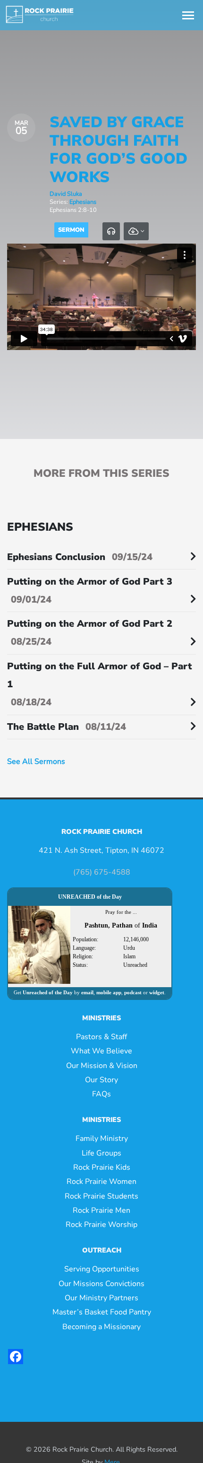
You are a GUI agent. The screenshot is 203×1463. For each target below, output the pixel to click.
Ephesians (82, 202)
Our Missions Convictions (101, 1284)
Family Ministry (102, 1138)
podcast (133, 992)
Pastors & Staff (101, 1037)
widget (156, 992)
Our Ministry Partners (101, 1298)
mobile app (108, 992)
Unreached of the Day (48, 992)
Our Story (101, 1080)
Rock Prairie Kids (101, 1167)
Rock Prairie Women (101, 1181)
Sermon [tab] (71, 230)
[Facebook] (15, 1356)
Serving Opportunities (101, 1269)
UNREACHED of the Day (90, 897)
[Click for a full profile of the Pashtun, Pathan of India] (39, 944)
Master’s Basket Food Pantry (101, 1312)
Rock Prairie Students (101, 1196)
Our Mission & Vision (101, 1065)
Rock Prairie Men (101, 1210)
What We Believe (101, 1051)
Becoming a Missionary (101, 1327)
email (87, 992)
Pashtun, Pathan (109, 925)
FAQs (101, 1094)
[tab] (111, 231)
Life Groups (101, 1153)
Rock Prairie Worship (101, 1224)
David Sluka (66, 194)
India (149, 925)
